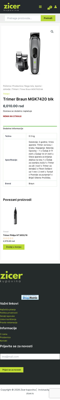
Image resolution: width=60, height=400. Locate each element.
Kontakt (3, 340)
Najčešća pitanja (8, 309)
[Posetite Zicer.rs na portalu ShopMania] (30, 297)
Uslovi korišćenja (8, 319)
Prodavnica (17, 86)
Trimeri (15, 89)
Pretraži (48, 18)
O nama (3, 334)
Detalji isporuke (7, 316)
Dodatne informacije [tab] (13, 128)
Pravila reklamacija (8, 322)
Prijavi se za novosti (11, 370)
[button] (52, 31)
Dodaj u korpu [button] (13, 247)
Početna (7, 86)
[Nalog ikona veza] (55, 6)
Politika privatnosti (9, 312)
